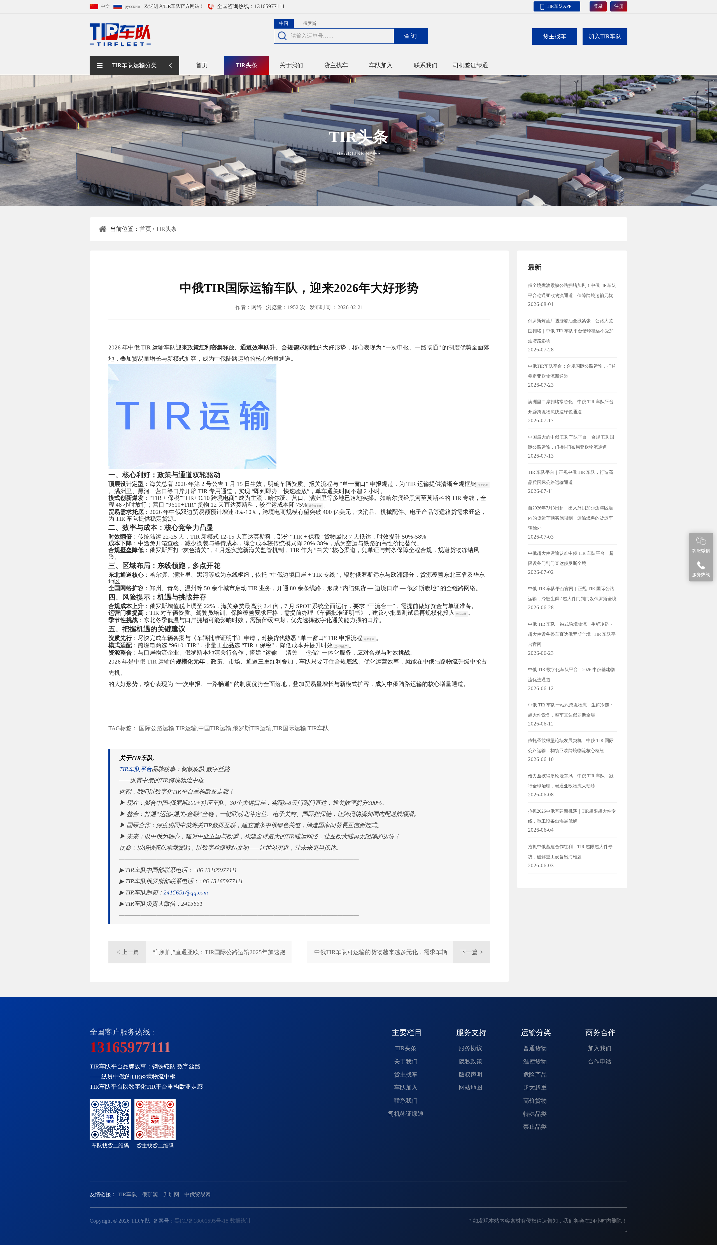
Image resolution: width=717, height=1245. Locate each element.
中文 (105, 6)
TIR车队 (318, 728)
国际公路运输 (156, 728)
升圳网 (171, 1194)
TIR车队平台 (135, 769)
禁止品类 (535, 1126)
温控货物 (535, 1061)
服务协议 (470, 1048)
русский (132, 6)
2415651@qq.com (186, 892)
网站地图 (470, 1087)
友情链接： (103, 1194)
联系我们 (425, 65)
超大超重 (535, 1087)
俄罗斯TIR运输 (252, 728)
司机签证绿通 (470, 65)
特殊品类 (535, 1113)
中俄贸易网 (197, 1194)
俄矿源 (150, 1194)
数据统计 (240, 1221)
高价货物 (535, 1100)
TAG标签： (123, 728)
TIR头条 (246, 65)
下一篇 (471, 952)
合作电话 (599, 1061)
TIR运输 (186, 728)
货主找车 (336, 65)
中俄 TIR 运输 (152, 661)
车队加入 (381, 65)
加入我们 (599, 1048)
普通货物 (535, 1048)
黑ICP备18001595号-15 (201, 1221)
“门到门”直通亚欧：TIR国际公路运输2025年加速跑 (219, 952)
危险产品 (535, 1074)
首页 (202, 65)
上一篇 (128, 952)
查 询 (410, 36)
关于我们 (291, 65)
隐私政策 (470, 1061)
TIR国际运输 (289, 728)
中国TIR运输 (214, 728)
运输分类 (536, 1032)
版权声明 (470, 1074)
